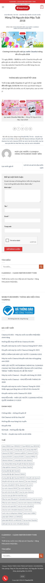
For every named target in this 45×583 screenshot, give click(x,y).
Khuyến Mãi (8, 14)
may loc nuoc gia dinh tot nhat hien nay (14, 495)
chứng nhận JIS (19, 450)
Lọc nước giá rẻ (7, 166)
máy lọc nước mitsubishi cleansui (12, 510)
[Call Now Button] (5, 578)
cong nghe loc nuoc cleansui (23, 460)
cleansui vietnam (29, 139)
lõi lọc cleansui (20, 485)
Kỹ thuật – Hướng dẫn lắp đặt (13, 430)
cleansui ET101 (32, 453)
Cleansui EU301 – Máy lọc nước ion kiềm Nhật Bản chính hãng (21, 336)
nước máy (28, 510)
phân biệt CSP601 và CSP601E (12, 517)
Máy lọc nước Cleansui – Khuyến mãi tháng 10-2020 (21, 375)
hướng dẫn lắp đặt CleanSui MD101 (13, 478)
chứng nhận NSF (31, 450)
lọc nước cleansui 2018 (14, 141)
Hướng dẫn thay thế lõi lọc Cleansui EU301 (18, 342)
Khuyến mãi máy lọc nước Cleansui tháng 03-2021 (21, 350)
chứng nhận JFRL (7, 450)
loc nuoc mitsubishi (8, 485)
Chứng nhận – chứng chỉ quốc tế (14, 413)
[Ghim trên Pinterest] (30, 129)
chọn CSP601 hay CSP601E (11, 446)
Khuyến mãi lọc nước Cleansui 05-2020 (16, 393)
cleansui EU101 (7, 457)
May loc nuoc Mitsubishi (9, 499)
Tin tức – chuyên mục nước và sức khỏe (16, 434)
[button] (3, 7)
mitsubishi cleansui (25, 499)
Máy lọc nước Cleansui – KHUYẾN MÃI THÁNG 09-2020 (21, 380)
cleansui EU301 (19, 457)
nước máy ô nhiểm (29, 513)
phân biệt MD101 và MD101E (12, 520)
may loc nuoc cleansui (26, 492)
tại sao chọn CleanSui (30, 520)
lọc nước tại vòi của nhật (30, 141)
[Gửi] (41, 267)
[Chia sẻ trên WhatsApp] (14, 129)
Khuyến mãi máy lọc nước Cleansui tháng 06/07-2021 (22, 346)
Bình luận (8, 187)
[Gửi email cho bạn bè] (26, 129)
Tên (6, 206)
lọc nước (29, 485)
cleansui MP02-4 (31, 457)
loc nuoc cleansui (31, 481)
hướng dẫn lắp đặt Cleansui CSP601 (13, 474)
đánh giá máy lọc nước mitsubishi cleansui (15, 524)
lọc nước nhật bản (24, 488)
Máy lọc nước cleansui (9, 502)
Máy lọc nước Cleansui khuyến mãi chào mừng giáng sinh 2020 (21, 359)
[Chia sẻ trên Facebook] (18, 129)
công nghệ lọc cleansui (9, 467)
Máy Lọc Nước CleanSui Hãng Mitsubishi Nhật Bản (26, 27)
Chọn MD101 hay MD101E (30, 446)
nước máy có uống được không (12, 513)
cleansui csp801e (20, 453)
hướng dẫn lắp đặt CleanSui (11, 471)
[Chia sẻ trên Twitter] (22, 129)
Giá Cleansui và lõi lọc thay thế (13, 417)
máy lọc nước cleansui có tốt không (29, 502)
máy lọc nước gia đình (9, 506)
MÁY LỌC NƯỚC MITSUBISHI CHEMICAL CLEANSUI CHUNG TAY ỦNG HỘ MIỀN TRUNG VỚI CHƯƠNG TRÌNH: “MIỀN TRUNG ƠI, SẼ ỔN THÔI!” (22, 368)
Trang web (7, 226)
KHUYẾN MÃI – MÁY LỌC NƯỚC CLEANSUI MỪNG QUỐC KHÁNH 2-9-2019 (22, 398)
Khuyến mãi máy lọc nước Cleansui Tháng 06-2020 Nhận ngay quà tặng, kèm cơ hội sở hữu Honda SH (21, 387)
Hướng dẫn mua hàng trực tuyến (14, 421)
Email (6, 216)
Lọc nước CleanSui (30, 51)
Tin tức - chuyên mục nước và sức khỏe (27, 14)
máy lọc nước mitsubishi (32, 143)
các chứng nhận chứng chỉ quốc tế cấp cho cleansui (18, 464)
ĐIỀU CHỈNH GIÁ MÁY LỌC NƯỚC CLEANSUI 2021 (22, 354)
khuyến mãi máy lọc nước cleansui (13, 481)
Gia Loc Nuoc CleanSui (25, 467)
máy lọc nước (37, 499)
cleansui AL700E (7, 453)
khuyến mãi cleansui (33, 478)
